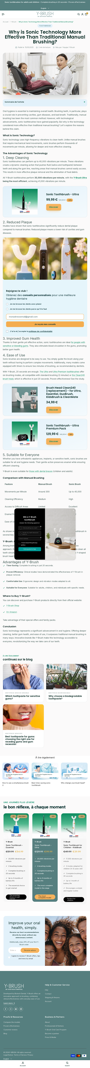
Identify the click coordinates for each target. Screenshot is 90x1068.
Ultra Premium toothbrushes (66, 372)
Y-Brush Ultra (80, 178)
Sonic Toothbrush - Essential (14, 846)
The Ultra (44, 372)
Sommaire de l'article (45, 102)
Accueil (5, 22)
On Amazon (11, 612)
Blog (5, 1034)
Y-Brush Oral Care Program (55, 1030)
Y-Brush (13, 22)
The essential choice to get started (14, 897)
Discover (53, 207)
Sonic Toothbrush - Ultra (43, 846)
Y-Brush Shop (12, 605)
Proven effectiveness (12, 1026)
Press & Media (50, 1037)
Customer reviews (10, 1030)
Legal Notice (8, 1055)
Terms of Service (20, 1055)
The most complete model (44, 897)
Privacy (30, 1055)
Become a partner (52, 1034)
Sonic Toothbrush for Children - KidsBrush (73, 846)
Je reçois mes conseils (45, 324)
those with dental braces (40, 471)
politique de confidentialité (40, 331)
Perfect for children (71, 899)
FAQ (46, 990)
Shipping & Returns (52, 998)
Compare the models (12, 1022)
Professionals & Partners (54, 1026)
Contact (48, 994)
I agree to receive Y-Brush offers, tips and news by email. (25, 957)
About (47, 1022)
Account (48, 1001)
